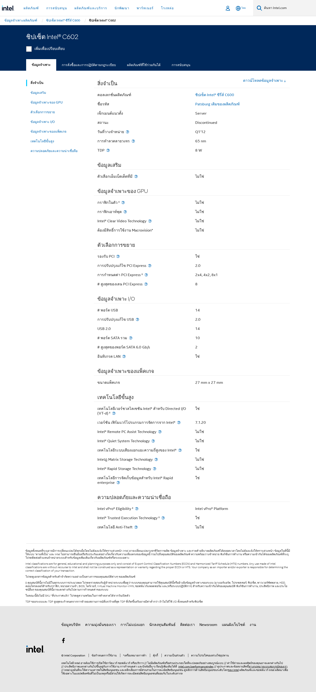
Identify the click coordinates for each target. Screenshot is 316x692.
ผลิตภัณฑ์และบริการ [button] (90, 8)
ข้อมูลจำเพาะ (41, 65)
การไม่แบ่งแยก (133, 624)
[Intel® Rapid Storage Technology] (154, 469)
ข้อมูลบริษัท (71, 624)
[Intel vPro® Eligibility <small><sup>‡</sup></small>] (136, 509)
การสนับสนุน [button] (56, 8)
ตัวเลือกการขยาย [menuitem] (43, 112)
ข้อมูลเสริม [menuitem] (38, 93)
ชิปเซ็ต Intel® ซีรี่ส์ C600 (214, 95)
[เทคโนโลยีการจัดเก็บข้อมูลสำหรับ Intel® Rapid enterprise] (118, 483)
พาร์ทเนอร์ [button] (145, 8)
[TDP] (108, 150)
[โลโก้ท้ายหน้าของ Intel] (35, 648)
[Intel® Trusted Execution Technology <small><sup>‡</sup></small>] (163, 518)
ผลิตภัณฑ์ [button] (31, 8)
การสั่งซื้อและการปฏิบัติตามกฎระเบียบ (89, 65)
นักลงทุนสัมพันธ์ (162, 624)
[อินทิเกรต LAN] (124, 356)
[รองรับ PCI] (118, 256)
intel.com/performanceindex (196, 666)
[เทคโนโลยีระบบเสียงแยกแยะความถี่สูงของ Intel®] (180, 450)
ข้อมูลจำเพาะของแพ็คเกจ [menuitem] (48, 131)
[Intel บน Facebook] (63, 641)
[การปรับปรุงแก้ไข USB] (137, 319)
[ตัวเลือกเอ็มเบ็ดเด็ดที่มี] (136, 176)
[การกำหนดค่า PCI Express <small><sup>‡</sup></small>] (146, 275)
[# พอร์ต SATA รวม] (130, 338)
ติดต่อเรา (187, 624)
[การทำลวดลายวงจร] (133, 141)
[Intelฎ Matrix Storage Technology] (156, 459)
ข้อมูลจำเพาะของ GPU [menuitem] (47, 102)
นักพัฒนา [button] (122, 8)
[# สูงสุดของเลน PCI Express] (146, 284)
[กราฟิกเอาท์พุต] (125, 212)
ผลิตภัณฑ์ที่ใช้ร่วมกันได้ (144, 65)
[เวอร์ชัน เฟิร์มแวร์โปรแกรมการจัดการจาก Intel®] (178, 422)
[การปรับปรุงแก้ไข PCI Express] (149, 266)
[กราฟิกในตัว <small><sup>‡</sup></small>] (123, 202)
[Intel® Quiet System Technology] (153, 441)
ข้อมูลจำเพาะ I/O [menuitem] (43, 122)
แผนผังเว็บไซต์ (233, 624)
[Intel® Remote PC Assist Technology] (159, 432)
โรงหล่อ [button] (167, 8)
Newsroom (208, 624)
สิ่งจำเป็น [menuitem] (37, 83)
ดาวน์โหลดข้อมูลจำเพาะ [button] (263, 80)
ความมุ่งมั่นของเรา (100, 624)
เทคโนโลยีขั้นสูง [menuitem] (42, 141)
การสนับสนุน (181, 65)
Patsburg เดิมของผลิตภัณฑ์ (217, 104)
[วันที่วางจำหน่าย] (127, 132)
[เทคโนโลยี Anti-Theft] (136, 527)
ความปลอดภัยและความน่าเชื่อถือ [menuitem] (54, 151)
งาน (253, 624)
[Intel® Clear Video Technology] (149, 221)
